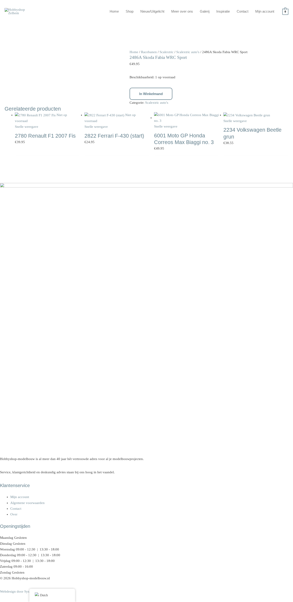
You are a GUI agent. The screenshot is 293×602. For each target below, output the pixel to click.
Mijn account (264, 11)
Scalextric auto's (187, 52)
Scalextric (167, 52)
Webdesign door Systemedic (20, 591)
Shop (129, 11)
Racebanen (149, 52)
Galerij (204, 11)
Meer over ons (182, 11)
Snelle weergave (26, 126)
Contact (242, 11)
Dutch (44, 595)
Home (114, 11)
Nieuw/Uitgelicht (152, 11)
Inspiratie (223, 11)
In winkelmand (151, 94)
